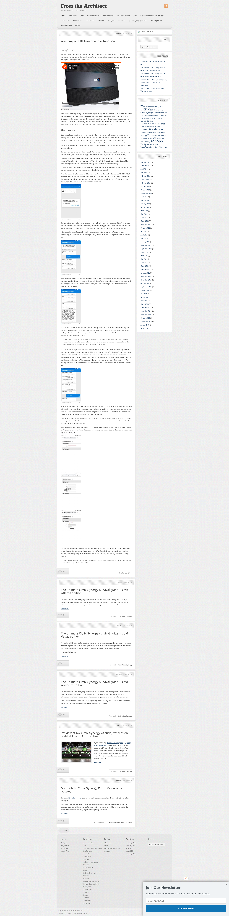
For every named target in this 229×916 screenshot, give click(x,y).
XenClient (86, 898)
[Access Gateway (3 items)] (152, 106)
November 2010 (146, 280)
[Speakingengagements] (138, 20)
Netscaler (86, 878)
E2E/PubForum (88, 867)
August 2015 (145, 179)
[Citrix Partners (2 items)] (158, 110)
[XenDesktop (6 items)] (147, 147)
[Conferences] (77, 20)
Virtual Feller (65, 851)
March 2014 (145, 200)
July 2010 (144, 294)
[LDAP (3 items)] (143, 126)
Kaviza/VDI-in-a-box (89, 873)
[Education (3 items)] (154, 115)
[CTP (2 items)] (166, 113)
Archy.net (64, 843)
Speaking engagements (91, 881)
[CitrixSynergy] (127, 616)
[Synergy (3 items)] (144, 135)
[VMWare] (78, 25)
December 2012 (146, 224)
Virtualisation (87, 889)
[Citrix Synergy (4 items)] (147, 113)
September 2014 (146, 193)
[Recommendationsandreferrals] (100, 15)
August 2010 (145, 290)
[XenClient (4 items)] (154, 144)
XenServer (86, 903)
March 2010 (145, 304)
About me (107, 843)
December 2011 (146, 245)
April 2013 (144, 218)
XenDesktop (87, 900)
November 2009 (146, 314)
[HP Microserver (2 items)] (151, 118)
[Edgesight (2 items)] (147, 115)
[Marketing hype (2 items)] (155, 126)
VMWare (85, 892)
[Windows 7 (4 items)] (146, 141)
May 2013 (144, 214)
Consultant (86, 859)
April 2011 (144, 263)
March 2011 (144, 266)
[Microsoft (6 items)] (146, 129)
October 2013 (145, 207)
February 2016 (145, 176)
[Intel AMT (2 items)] (143, 121)
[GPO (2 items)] (142, 118)
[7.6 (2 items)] (145, 106)
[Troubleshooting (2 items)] (157, 135)
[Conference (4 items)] (159, 113)
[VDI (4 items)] (154, 138)
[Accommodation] (123, 15)
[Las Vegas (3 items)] (161, 124)
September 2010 (146, 287)
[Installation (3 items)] (160, 118)
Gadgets (85, 870)
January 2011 (145, 273)
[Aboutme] (73, 15)
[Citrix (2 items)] (151, 110)
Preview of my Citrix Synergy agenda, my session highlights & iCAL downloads (154, 82)
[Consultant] (89, 20)
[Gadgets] (111, 20)
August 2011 (145, 252)
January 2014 (145, 204)
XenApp (85, 895)
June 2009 (144, 328)
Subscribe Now (186, 908)
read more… (65, 609)
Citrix (84, 846)
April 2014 (144, 197)
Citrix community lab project (92, 848)
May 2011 (144, 259)
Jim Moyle (64, 848)
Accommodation (88, 843)
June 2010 (144, 297)
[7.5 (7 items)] (142, 106)
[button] (186, 887)
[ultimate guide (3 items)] (146, 138)
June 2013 (144, 211)
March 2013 (145, 221)
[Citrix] (82, 15)
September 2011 (146, 249)
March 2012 (145, 238)
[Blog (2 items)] (161, 106)
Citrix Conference (75, 798)
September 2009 (146, 321)
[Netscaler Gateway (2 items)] (146, 132)
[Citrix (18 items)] (145, 109)
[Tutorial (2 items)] (164, 135)
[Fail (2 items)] (160, 115)
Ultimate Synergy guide (115, 743)
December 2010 (146, 276)
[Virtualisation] (66, 25)
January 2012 (145, 242)
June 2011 (144, 256)
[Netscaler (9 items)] (157, 129)
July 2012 (144, 231)
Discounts (86, 865)
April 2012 (144, 235)
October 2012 (145, 228)
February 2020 (145, 162)
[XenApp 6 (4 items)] (145, 144)
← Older (64, 830)
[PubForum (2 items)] (162, 132)
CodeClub (86, 854)
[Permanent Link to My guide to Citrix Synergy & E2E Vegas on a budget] (92, 790)
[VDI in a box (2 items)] (160, 138)
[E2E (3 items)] (142, 115)
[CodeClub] (65, 20)
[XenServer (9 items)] (161, 147)
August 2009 (145, 325)
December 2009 (146, 311)
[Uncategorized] (157, 20)
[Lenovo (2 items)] (147, 126)
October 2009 (145, 318)
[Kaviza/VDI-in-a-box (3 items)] (148, 124)
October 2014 (145, 190)
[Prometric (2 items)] (155, 132)
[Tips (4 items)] (149, 135)
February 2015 (145, 183)
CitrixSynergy (87, 851)
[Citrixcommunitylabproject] (152, 15)
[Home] (63, 15)
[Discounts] (101, 20)
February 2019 (145, 166)
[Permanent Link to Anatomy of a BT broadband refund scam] (89, 41)
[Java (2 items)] (151, 121)
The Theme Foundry (80, 913)
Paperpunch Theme (64, 913)
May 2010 (144, 301)
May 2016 (144, 173)
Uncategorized (87, 887)
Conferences (87, 856)
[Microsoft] (121, 20)
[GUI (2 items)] (145, 118)
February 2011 (145, 269)
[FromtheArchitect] (84, 6)
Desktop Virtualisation (90, 862)
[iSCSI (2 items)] (148, 121)
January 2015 (145, 186)
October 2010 (145, 283)
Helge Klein (65, 846)
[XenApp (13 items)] (157, 141)
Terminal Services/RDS (91, 884)
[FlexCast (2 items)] (164, 115)
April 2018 (144, 169)
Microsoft (86, 876)
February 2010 (145, 308)
